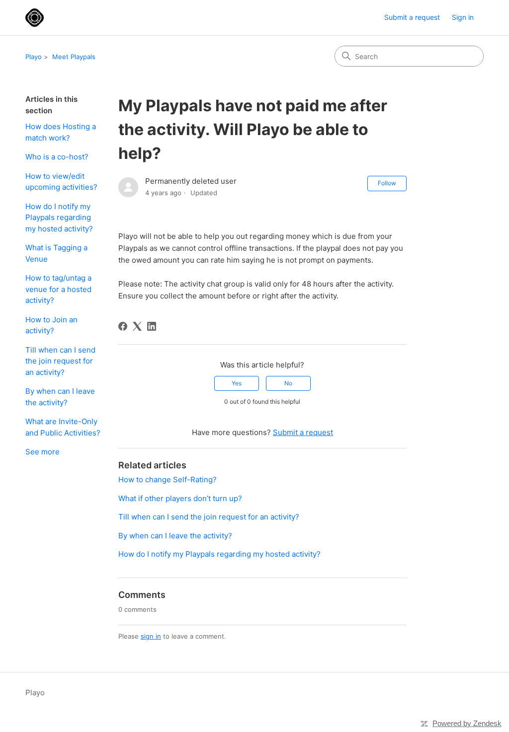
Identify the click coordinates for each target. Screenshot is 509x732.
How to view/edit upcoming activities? (61, 181)
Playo (33, 57)
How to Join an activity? (51, 325)
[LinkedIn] (151, 326)
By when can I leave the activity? (60, 396)
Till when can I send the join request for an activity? (60, 361)
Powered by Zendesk (467, 723)
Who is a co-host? (56, 156)
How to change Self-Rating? (167, 479)
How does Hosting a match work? (60, 132)
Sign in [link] (463, 17)
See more (42, 451)
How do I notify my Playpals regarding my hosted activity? (59, 217)
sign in (151, 636)
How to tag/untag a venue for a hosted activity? (58, 289)
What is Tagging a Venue (56, 253)
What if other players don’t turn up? (180, 498)
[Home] (34, 17)
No (288, 383)
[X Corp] (137, 326)
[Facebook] (122, 326)
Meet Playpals (73, 57)
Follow (387, 183)
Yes (237, 383)
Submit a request (412, 17)
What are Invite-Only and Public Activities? (62, 427)
